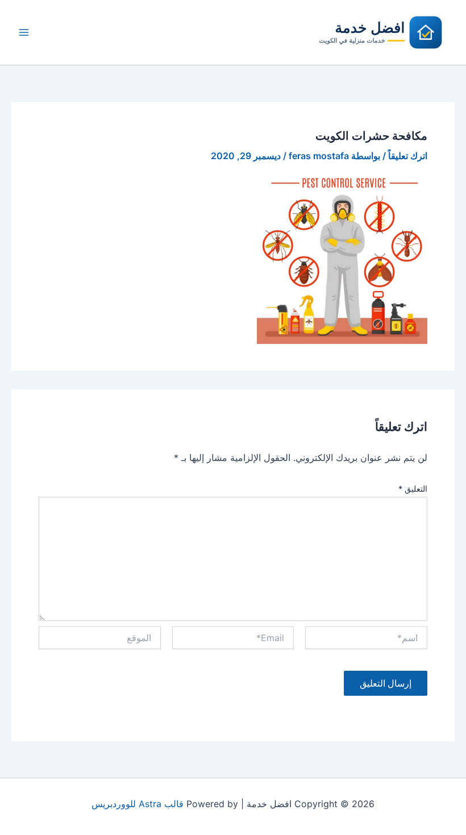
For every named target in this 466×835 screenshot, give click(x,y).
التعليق (412, 488)
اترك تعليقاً (407, 155)
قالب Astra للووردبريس (137, 803)
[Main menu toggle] (23, 32)
